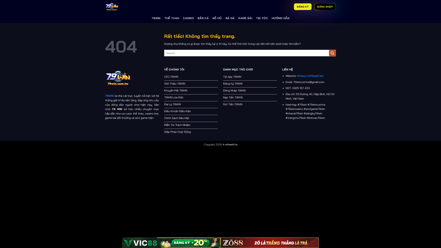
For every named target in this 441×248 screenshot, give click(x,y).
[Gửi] (332, 53)
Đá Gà (230, 18)
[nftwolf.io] (122, 6)
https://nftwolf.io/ (310, 76)
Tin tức (262, 18)
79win (156, 18)
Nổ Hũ (217, 18)
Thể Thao (171, 18)
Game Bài (245, 18)
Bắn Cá (203, 18)
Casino (188, 18)
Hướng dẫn (280, 18)
